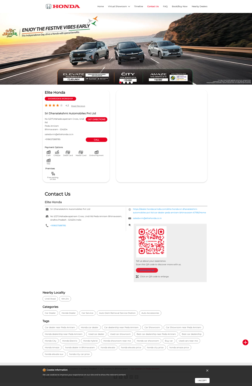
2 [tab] (124, 82)
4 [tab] (132, 82)
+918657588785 (52, 139)
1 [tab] (120, 82)
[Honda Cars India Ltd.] (63, 7)
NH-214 (65, 298)
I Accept (202, 380)
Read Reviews (78, 106)
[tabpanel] (126, 49)
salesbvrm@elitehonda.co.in (59, 134)
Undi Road (50, 298)
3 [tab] (128, 82)
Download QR (147, 270)
